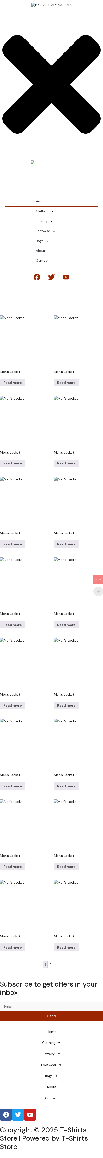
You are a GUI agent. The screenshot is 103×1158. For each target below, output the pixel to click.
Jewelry (41, 221)
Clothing (42, 211)
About (40, 251)
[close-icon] (51, 155)
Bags (39, 241)
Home (40, 201)
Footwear (43, 231)
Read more (12, 382)
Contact (42, 261)
